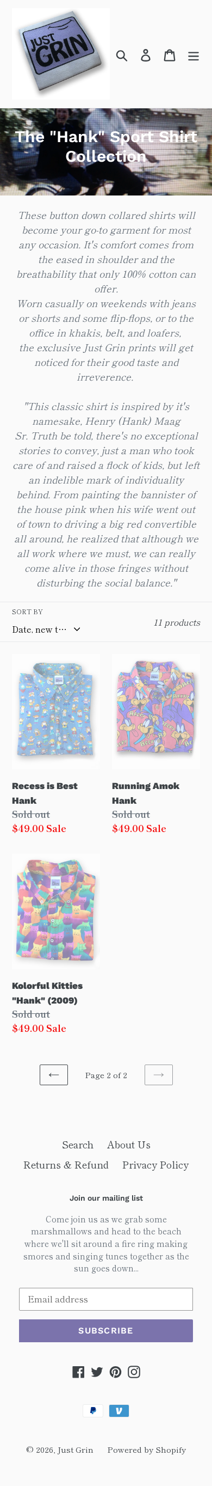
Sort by (27, 611)
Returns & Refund (66, 1164)
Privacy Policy (155, 1164)
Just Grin (75, 1449)
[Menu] (193, 54)
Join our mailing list (106, 1198)
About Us (129, 1144)
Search (77, 1144)
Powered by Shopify (146, 1449)
